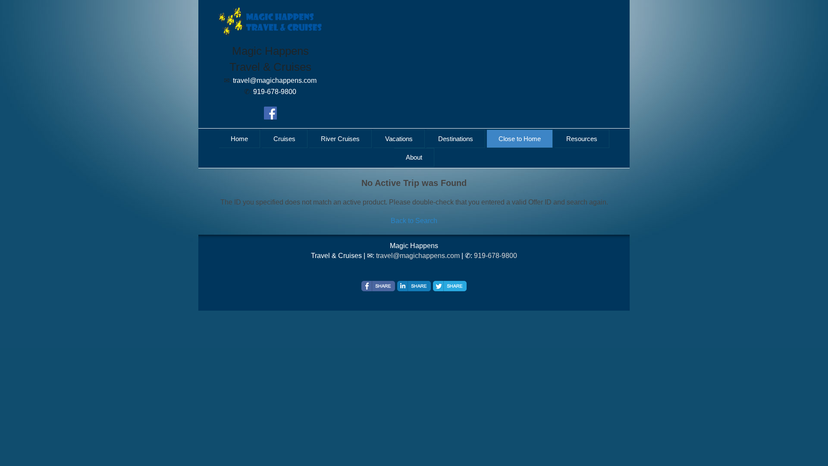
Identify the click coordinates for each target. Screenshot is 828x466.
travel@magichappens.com (418, 255)
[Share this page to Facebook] (378, 286)
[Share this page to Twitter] (450, 286)
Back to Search (414, 220)
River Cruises (340, 138)
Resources (581, 138)
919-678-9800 (495, 255)
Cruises (284, 138)
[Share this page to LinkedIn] (414, 286)
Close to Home (520, 138)
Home (239, 138)
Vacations (399, 138)
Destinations (455, 138)
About (414, 157)
